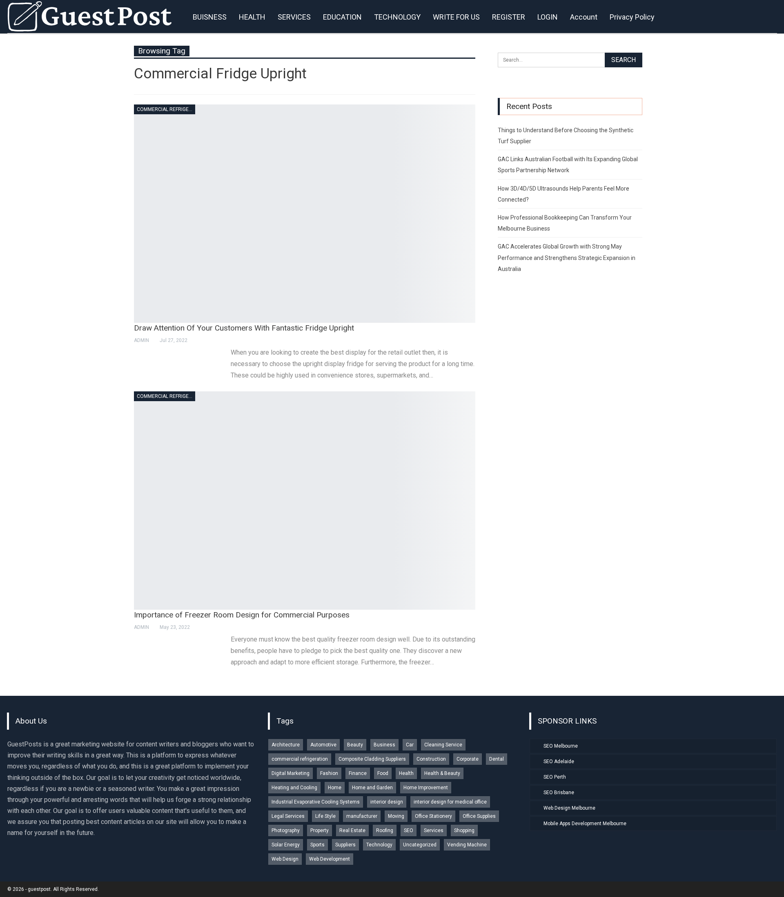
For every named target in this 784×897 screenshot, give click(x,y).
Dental (496, 759)
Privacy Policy (632, 17)
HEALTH (252, 17)
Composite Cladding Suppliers (372, 759)
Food (382, 773)
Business (384, 745)
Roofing (384, 830)
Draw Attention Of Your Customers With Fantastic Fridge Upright (244, 328)
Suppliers (345, 845)
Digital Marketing (291, 773)
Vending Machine (467, 845)
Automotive (323, 745)
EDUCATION (342, 17)
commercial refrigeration (166, 109)
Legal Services (288, 816)
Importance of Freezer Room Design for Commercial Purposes (242, 614)
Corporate (468, 759)
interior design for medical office (450, 802)
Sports (317, 845)
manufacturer (361, 816)
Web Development (329, 859)
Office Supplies (479, 816)
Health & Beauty (442, 773)
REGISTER (508, 17)
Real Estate (352, 830)
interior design (386, 802)
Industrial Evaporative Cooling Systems (316, 802)
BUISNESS (210, 17)
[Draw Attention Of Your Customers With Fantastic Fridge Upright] (304, 213)
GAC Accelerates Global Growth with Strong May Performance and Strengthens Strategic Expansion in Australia (566, 257)
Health (406, 773)
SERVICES (294, 17)
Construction (431, 759)
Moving (396, 816)
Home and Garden (372, 787)
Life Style (325, 816)
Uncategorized (420, 845)
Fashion (329, 773)
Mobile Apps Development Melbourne (584, 823)
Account (583, 17)
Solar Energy (286, 845)
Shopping (464, 830)
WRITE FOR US (456, 17)
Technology (379, 845)
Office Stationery (433, 816)
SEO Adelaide (558, 761)
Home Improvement (425, 787)
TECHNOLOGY (397, 17)
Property (319, 830)
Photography (286, 830)
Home (334, 787)
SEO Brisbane (558, 792)
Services (433, 830)
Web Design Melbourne (569, 808)
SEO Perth (554, 777)
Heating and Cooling (294, 787)
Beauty (355, 745)
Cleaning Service (443, 745)
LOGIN (547, 17)
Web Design (285, 859)
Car (410, 745)
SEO (408, 830)
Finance (358, 773)
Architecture (286, 745)
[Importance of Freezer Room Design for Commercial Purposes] (304, 500)
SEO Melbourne (560, 746)
